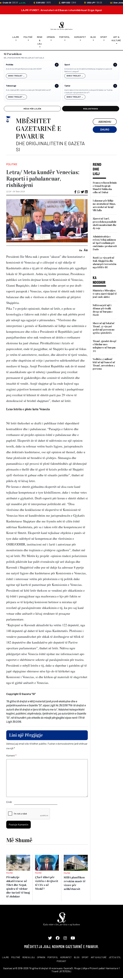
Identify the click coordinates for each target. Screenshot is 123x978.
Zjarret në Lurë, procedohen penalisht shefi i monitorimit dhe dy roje (104, 223)
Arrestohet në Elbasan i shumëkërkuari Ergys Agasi (71, 10)
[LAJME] (15, 40)
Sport (103, 37)
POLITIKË (15, 957)
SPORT (85, 957)
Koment (11, 755)
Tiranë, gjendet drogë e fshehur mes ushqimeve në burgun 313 (104, 346)
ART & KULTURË (99, 957)
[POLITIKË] (28, 40)
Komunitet (80, 37)
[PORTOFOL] (64, 40)
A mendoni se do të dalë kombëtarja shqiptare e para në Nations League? (88, 70)
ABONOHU (104, 121)
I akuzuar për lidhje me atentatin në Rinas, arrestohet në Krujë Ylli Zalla (104, 205)
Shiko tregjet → (16, 76)
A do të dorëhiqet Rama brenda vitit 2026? (24, 69)
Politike (9, 64)
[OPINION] (51, 40)
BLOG (76, 957)
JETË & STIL (115, 957)
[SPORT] (103, 40)
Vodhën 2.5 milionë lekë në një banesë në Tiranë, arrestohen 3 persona (104, 364)
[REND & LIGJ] (39, 47)
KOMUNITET (66, 957)
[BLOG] (93, 40)
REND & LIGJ (28, 957)
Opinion (51, 37)
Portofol (64, 37)
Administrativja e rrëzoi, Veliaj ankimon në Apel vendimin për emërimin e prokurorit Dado (105, 243)
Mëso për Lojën (32, 108)
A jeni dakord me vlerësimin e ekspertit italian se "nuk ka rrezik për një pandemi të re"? (88, 91)
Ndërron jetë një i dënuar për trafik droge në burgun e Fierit (103, 310)
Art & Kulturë (116, 39)
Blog (93, 37)
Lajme (15, 37)
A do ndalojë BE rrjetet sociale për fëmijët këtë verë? (28, 90)
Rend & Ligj (39, 40)
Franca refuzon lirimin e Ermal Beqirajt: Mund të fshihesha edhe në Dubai (105, 187)
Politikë (28, 37)
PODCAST (61, 961)
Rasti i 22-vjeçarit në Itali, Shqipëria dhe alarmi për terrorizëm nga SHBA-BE (104, 262)
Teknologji (11, 86)
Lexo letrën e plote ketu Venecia (28, 409)
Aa (80, 250)
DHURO (104, 129)
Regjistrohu (90, 108)
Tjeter (67, 86)
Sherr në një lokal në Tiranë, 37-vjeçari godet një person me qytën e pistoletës (104, 328)
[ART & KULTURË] (116, 43)
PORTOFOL (52, 957)
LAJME (5, 957)
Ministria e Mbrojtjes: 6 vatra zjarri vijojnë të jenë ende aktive (105, 293)
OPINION (41, 957)
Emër (9, 801)
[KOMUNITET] (80, 40)
